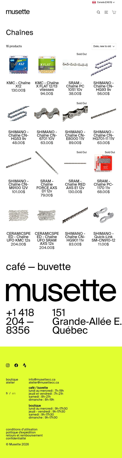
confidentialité (16, 438)
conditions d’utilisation (21, 429)
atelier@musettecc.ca (44, 382)
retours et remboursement (24, 435)
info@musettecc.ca (42, 379)
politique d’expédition (21, 432)
